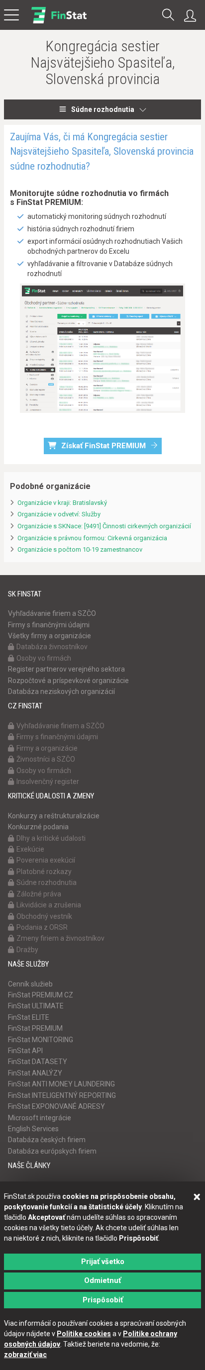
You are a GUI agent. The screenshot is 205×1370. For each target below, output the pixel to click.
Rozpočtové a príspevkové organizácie (68, 681)
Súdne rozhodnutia (102, 109)
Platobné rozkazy (44, 872)
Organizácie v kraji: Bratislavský (62, 502)
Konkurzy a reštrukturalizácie (54, 816)
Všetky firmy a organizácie (49, 636)
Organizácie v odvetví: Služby (59, 514)
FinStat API (25, 1051)
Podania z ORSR (42, 927)
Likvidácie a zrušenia (48, 905)
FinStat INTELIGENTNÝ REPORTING (62, 1095)
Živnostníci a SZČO (45, 759)
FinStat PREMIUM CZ (40, 995)
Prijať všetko (102, 1261)
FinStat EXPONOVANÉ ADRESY (56, 1106)
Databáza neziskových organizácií (61, 691)
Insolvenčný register (47, 781)
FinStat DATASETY (37, 1062)
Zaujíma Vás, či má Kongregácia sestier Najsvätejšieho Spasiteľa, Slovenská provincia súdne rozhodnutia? (102, 151)
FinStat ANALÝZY (35, 1073)
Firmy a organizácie (47, 748)
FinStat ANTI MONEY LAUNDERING (61, 1084)
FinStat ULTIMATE (36, 1006)
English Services (33, 1129)
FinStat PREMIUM (35, 1028)
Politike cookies (84, 1334)
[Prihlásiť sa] (192, 16)
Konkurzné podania (38, 827)
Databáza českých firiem (47, 1140)
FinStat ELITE (28, 1017)
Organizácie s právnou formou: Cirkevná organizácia (92, 538)
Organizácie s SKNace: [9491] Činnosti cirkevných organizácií (104, 526)
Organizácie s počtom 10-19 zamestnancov (79, 549)
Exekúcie (30, 849)
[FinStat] (59, 22)
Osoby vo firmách (43, 658)
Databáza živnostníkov (52, 647)
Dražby (27, 950)
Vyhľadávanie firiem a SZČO (52, 613)
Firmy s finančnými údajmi (49, 625)
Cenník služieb (30, 984)
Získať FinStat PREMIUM (103, 445)
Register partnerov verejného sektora (66, 669)
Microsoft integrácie (39, 1118)
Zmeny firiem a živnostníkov (60, 938)
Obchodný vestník (44, 916)
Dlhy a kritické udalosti (51, 838)
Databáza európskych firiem (52, 1151)
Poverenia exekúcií (45, 860)
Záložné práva (38, 894)
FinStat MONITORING (40, 1040)
